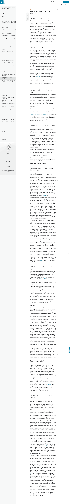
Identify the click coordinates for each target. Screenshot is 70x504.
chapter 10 (39, 162)
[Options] (68, 5)
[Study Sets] (61, 5)
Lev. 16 (31, 346)
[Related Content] (66, 5)
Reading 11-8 (32, 71)
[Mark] (27, 16)
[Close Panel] (15, 5)
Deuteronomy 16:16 (34, 114)
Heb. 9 (49, 384)
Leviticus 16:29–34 (46, 114)
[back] (1, 5)
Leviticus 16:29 (43, 278)
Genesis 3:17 (41, 57)
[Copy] (27, 18)
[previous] (18, 253)
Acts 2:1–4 (42, 260)
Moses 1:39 (38, 76)
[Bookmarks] (63, 5)
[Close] (27, 14)
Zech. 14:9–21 (48, 446)
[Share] (27, 19)
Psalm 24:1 (45, 195)
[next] (69, 253)
